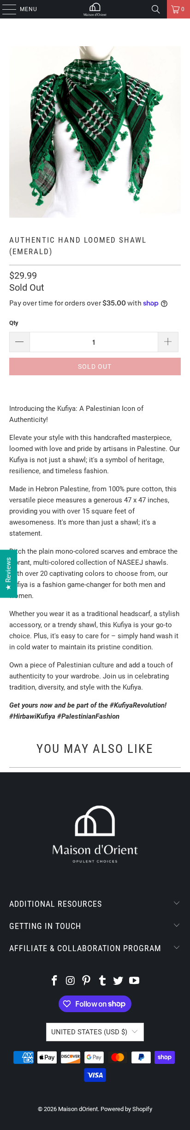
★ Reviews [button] (8, 573)
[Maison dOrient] (95, 9)
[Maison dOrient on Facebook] (54, 981)
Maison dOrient (78, 1109)
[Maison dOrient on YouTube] (135, 981)
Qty (13, 322)
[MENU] (4, 9)
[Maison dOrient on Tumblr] (102, 981)
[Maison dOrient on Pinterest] (87, 981)
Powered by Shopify (126, 1109)
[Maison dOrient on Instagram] (70, 981)
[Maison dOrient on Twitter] (118, 981)
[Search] (156, 9)
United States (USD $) (89, 1032)
